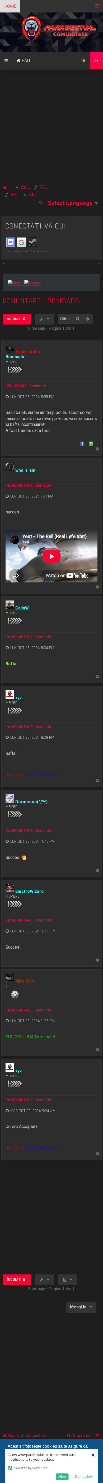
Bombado (15, 356)
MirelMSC (25, 981)
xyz (18, 697)
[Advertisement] (51, 129)
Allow (62, 1476)
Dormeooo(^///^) (31, 801)
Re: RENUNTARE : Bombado (29, 485)
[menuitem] (23, 60)
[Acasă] (51, 32)
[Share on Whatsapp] (91, 443)
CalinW (22, 608)
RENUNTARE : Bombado (41, 301)
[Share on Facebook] (82, 443)
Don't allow (84, 1476)
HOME (10, 6)
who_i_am (25, 470)
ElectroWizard (29, 891)
